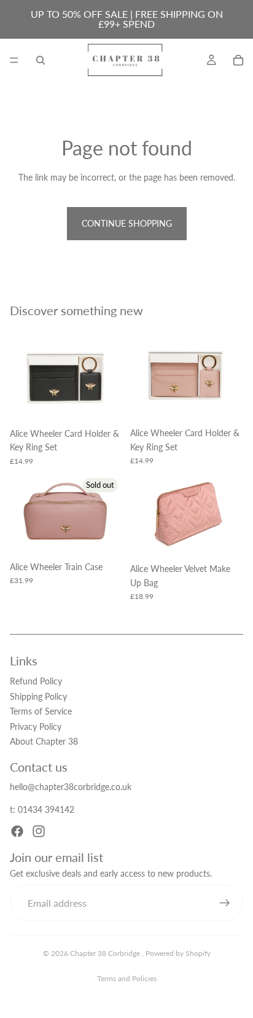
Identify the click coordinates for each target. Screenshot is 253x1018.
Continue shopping (127, 223)
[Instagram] (38, 831)
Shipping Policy (38, 696)
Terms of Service (41, 711)
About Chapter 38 (44, 741)
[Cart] (238, 60)
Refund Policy (36, 681)
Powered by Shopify (178, 953)
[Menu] (14, 60)
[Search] (40, 60)
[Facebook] (17, 831)
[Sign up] (225, 903)
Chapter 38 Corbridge (106, 953)
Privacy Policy (35, 726)
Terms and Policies (127, 978)
